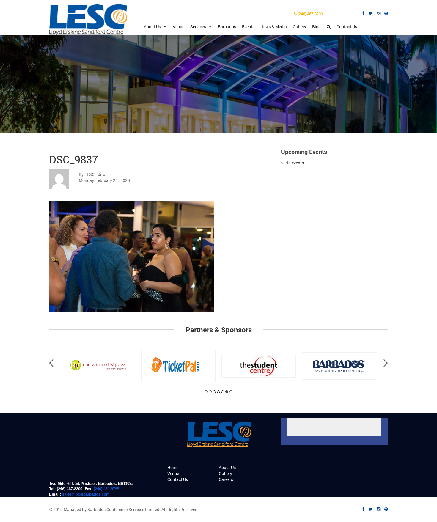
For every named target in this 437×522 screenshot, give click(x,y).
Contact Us (347, 26)
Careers (226, 479)
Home (172, 467)
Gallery (299, 26)
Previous (51, 363)
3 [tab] (214, 391)
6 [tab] (226, 391)
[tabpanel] (98, 366)
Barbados (227, 26)
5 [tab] (222, 391)
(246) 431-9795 (106, 489)
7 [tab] (230, 391)
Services (198, 26)
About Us (152, 26)
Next (385, 363)
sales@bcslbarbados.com (86, 494)
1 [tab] (206, 391)
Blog (316, 26)
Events (248, 26)
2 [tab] (210, 391)
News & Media (273, 26)
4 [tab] (218, 391)
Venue (178, 26)
